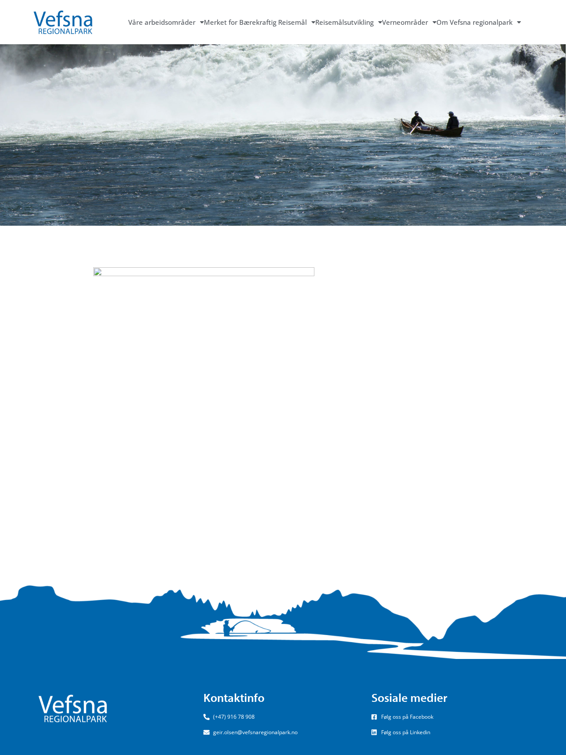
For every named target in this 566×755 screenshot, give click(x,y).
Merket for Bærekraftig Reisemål (255, 22)
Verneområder (405, 22)
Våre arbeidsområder (161, 22)
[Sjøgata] (203, 405)
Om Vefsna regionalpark (474, 22)
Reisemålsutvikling (344, 22)
